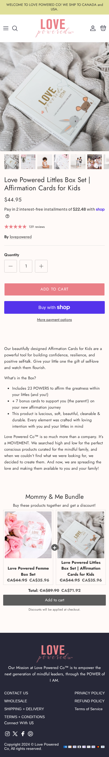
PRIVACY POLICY (90, 693)
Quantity (11, 255)
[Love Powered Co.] (54, 28)
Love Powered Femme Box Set (28, 571)
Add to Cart (54, 289)
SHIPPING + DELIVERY (24, 709)
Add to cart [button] (54, 600)
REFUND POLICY (90, 701)
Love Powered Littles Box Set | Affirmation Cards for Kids (81, 568)
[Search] (17, 28)
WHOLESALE (15, 701)
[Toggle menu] (6, 28)
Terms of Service (89, 709)
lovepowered (21, 237)
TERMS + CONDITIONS (24, 717)
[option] (54, 96)
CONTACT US (16, 693)
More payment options (54, 319)
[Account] (91, 28)
